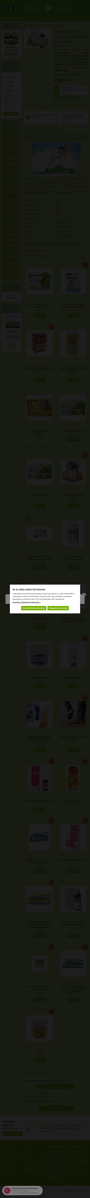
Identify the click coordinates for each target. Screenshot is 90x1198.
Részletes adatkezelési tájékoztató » (26, 602)
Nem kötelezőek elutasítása (34, 608)
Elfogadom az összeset (58, 608)
